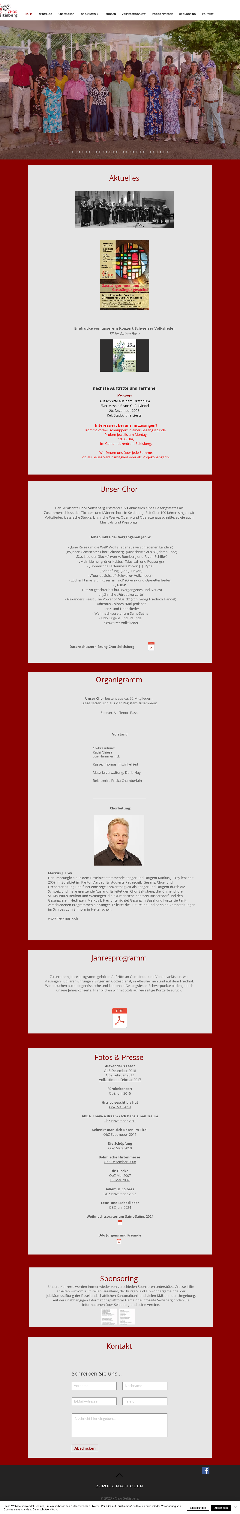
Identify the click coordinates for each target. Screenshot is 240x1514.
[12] (106, 152)
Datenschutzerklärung (45, 1509)
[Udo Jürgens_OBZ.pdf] (119, 1241)
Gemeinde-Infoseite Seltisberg (149, 1300)
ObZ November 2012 (120, 1120)
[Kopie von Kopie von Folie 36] (153, 152)
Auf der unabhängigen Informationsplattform (89, 1300)
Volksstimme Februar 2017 (120, 1079)
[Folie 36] (109, 152)
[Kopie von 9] (150, 152)
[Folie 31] (140, 152)
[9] (113, 152)
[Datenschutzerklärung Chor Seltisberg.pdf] (151, 647)
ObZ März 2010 (120, 1148)
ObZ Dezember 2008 (120, 1162)
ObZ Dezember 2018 (120, 1070)
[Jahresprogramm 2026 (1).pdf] (119, 1018)
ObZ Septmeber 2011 (119, 1134)
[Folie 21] (143, 152)
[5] (96, 152)
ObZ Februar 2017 (120, 1075)
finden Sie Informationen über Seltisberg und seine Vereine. (135, 1302)
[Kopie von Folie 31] (136, 152)
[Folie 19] (130, 152)
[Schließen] (235, 1507)
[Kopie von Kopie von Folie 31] (167, 152)
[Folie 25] (120, 152)
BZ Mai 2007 (120, 1180)
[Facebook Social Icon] (205, 1470)
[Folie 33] (79, 152)
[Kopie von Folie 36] (103, 152)
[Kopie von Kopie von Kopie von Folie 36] (86, 152)
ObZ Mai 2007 (120, 1175)
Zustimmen (221, 1507)
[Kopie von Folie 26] (157, 152)
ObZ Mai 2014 (120, 1107)
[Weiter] (219, 87)
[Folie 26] (82, 152)
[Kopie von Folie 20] (72, 152)
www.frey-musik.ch (63, 918)
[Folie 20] (76, 152)
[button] (124, 355)
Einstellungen (198, 1507)
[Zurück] (20, 87)
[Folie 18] (116, 152)
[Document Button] (119, 1223)
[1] (93, 152)
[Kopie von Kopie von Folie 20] (163, 152)
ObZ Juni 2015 (120, 1093)
